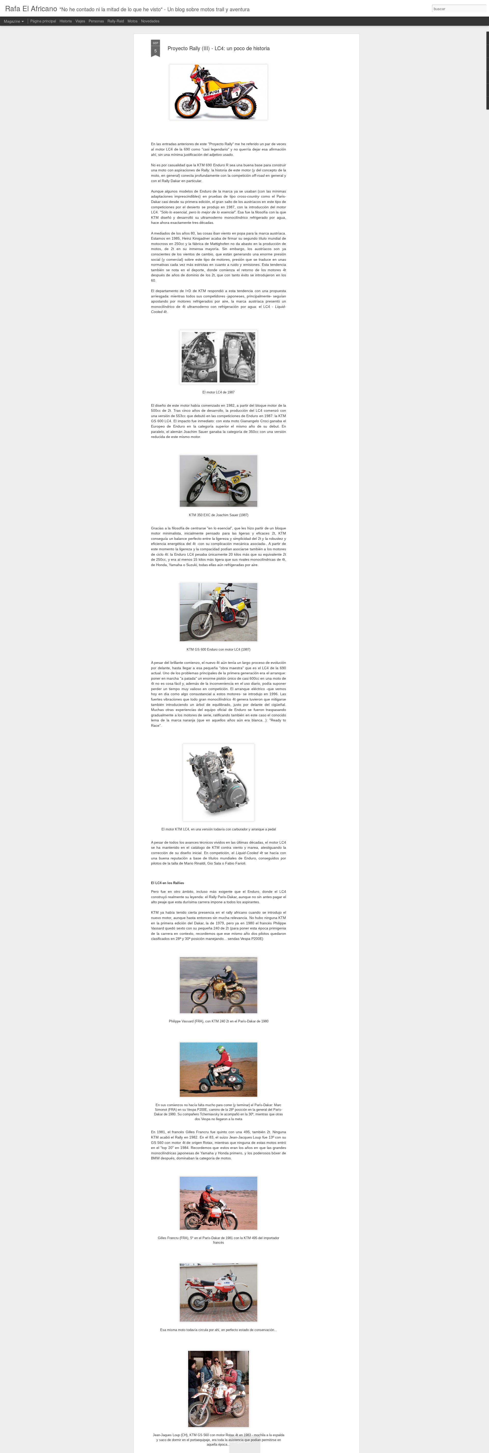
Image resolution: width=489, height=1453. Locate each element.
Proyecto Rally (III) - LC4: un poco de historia (219, 48)
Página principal (43, 20)
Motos (133, 20)
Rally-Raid (115, 20)
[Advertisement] (314, 120)
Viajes (80, 20)
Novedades (150, 20)
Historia (66, 20)
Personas (96, 20)
